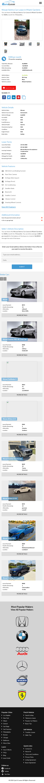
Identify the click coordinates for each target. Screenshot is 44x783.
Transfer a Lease (30, 732)
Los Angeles (6, 715)
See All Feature (9, 207)
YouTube (7, 774)
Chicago (5, 737)
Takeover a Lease (30, 718)
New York (6, 718)
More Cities (6, 743)
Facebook (7, 768)
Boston (5, 735)
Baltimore (6, 740)
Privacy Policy (29, 757)
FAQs (5, 752)
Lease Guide (6, 758)
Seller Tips (28, 735)
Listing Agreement (30, 760)
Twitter (6, 771)
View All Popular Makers (22, 609)
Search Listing (29, 715)
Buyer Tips (28, 723)
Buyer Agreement (30, 762)
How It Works (7, 750)
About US (28, 751)
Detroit (5, 723)
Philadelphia (7, 732)
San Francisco (7, 729)
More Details (22, 315)
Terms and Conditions (31, 754)
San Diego (6, 726)
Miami (5, 721)
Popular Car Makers (31, 721)
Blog (4, 755)
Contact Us (28, 749)
